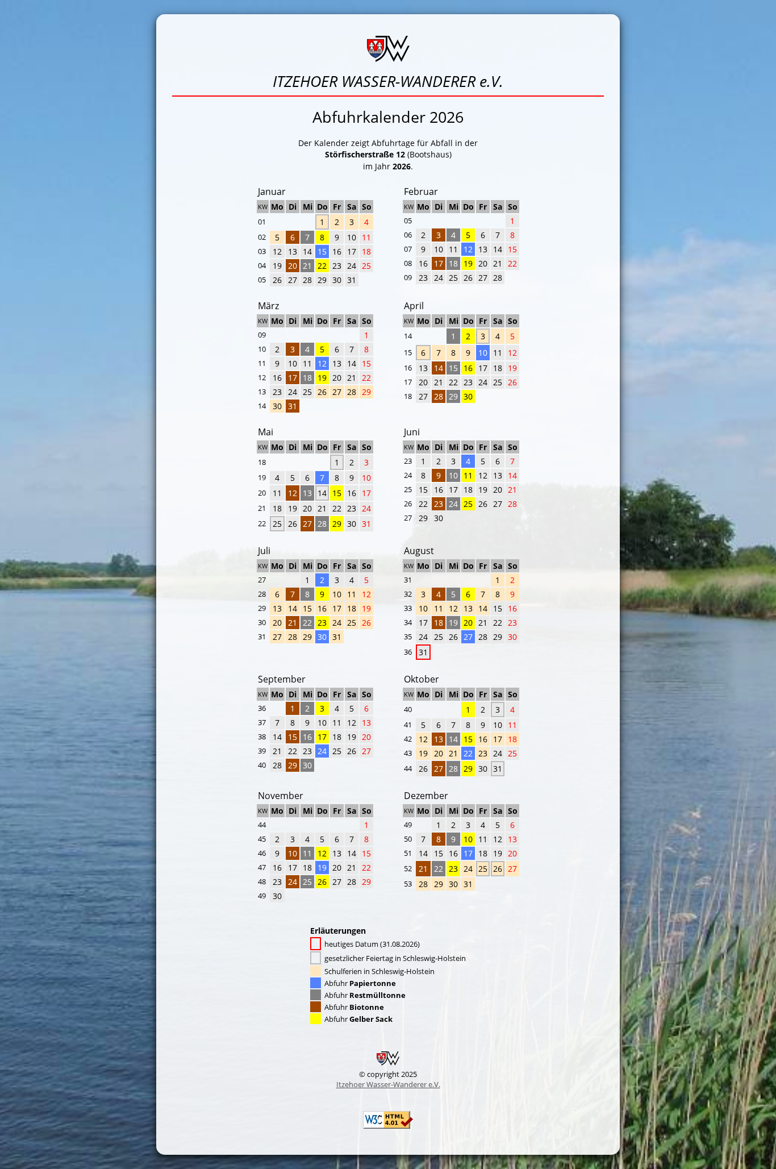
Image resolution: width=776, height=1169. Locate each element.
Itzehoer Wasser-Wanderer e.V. (388, 1084)
